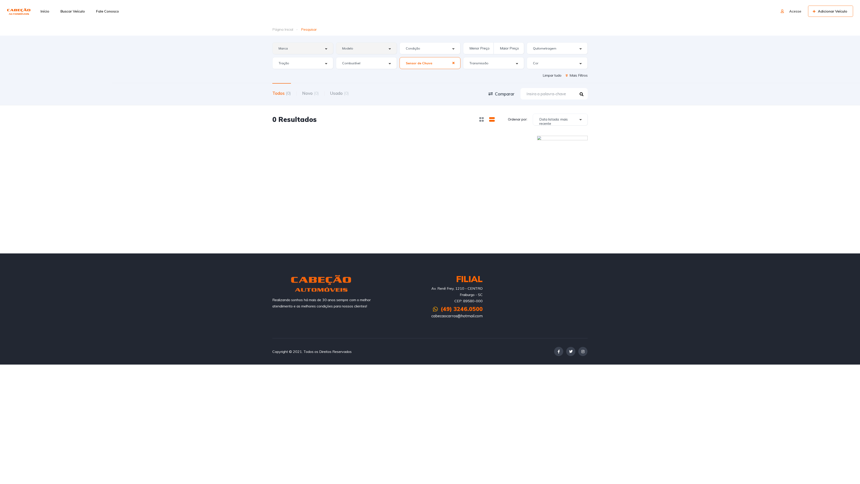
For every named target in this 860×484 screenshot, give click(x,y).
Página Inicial (282, 29)
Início (45, 11)
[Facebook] (558, 351)
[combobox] (302, 48)
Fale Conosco (107, 11)
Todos (281, 93)
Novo (310, 93)
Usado (339, 93)
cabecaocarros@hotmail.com (457, 315)
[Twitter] (570, 351)
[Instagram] (582, 351)
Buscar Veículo (72, 11)
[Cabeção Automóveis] (19, 11)
